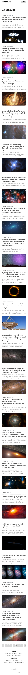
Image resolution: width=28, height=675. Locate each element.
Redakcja (21, 660)
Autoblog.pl (14, 653)
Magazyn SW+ (7, 653)
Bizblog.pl (21, 653)
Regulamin (11, 662)
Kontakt (5, 662)
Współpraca (15, 660)
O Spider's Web (8, 660)
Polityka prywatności (19, 662)
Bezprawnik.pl (18, 655)
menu (24, 1)
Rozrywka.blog (10, 655)
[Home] (6, 1)
